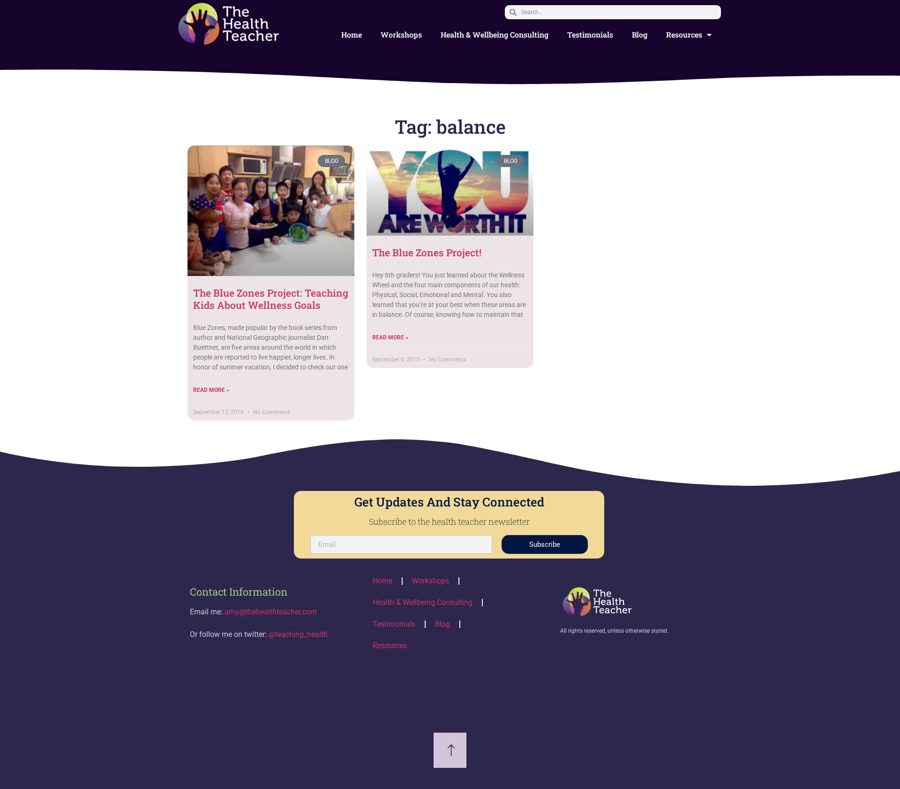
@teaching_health (298, 634)
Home (351, 34)
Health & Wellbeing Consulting (494, 34)
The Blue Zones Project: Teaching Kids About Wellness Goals (270, 298)
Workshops (401, 34)
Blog (639, 34)
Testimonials (590, 34)
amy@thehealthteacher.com (271, 611)
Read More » (211, 390)
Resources (684, 34)
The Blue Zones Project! (426, 252)
